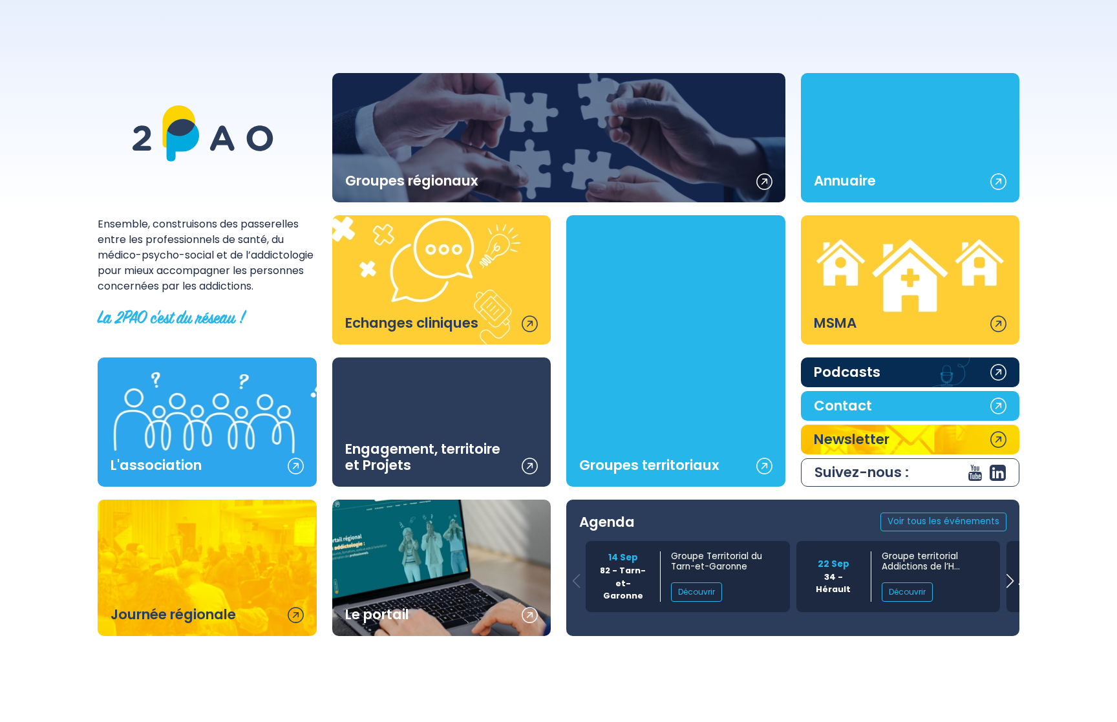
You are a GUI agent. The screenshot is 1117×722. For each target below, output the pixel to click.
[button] (1009, 581)
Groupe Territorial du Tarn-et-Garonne (716, 562)
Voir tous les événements (943, 521)
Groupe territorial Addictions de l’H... (921, 562)
